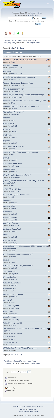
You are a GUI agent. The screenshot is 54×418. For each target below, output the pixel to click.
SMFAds (22, 409)
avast (5, 235)
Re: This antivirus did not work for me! (18, 254)
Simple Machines (37, 407)
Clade (13, 251)
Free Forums (32, 409)
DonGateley (15, 319)
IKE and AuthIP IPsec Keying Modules (18, 266)
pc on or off (7, 300)
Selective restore (9, 317)
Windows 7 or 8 (9, 169)
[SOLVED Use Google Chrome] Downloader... (21, 348)
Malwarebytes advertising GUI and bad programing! (23, 95)
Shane (27, 43)
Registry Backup (9, 277)
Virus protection (9, 271)
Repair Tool (7, 129)
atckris (13, 291)
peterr (13, 120)
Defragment (8, 71)
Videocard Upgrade (11, 306)
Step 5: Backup (9, 337)
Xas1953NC (15, 191)
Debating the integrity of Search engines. (19, 77)
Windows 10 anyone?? (12, 283)
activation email (33, 15)
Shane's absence (10, 342)
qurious (13, 208)
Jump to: (7, 372)
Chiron (13, 103)
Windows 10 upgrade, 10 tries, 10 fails (18, 83)
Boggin (32, 43)
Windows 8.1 (8, 200)
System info (7, 135)
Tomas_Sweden (16, 333)
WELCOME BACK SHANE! (13, 146)
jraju (12, 154)
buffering (6, 118)
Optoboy (14, 132)
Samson (14, 279)
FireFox (6, 260)
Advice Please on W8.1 (12, 189)
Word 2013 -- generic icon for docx (16, 195)
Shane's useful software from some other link (20, 152)
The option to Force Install (13, 112)
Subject (7, 52)
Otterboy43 (15, 91)
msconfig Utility (9, 206)
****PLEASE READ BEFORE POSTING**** (20, 60)
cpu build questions (11, 65)
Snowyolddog (15, 177)
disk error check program (13, 294)
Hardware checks (10, 218)
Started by (17, 52)
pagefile (6, 141)
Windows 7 (7, 212)
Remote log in (8, 123)
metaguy (14, 243)
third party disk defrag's (12, 229)
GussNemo (15, 85)
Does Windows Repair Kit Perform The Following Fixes (24, 101)
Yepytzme (14, 274)
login (32, 13)
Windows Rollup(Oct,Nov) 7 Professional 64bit (21, 106)
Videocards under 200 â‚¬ (13, 164)
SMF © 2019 (26, 407)
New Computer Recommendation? (17, 175)
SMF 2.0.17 (17, 407)
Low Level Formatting (11, 223)
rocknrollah (15, 166)
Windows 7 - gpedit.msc (12, 323)
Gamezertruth (16, 97)
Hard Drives (8, 311)
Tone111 (14, 285)
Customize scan (9, 240)
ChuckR (14, 109)
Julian (38, 43)
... (14, 48)
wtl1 (12, 197)
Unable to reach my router (13, 89)
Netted (13, 325)
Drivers (6, 158)
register (38, 13)
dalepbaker (15, 114)
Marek (13, 339)
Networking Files (9, 289)
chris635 (14, 68)
